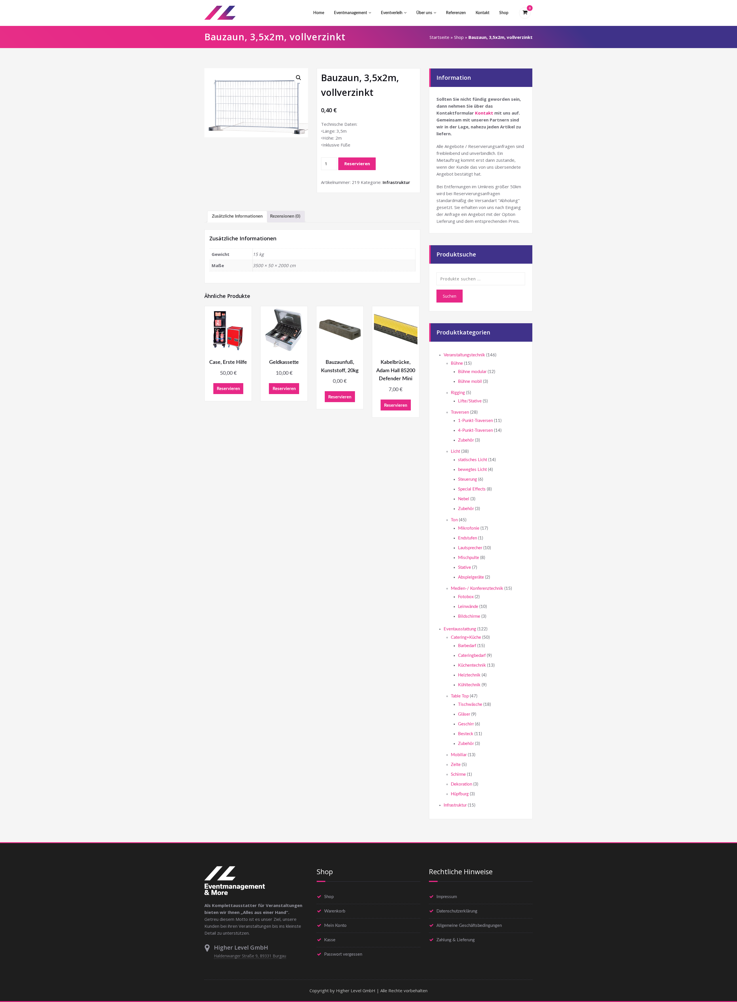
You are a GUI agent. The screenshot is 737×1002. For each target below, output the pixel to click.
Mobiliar (459, 755)
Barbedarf (467, 646)
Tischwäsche (470, 704)
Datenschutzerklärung (456, 911)
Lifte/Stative (470, 401)
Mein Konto (335, 925)
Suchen (449, 296)
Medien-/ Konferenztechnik (477, 588)
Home (318, 13)
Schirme (458, 774)
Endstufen (467, 538)
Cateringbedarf (472, 655)
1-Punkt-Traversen (475, 421)
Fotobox (466, 597)
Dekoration (461, 784)
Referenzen (456, 13)
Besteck (465, 734)
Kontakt (482, 13)
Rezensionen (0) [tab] (285, 216)
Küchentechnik (472, 665)
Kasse (329, 940)
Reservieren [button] (228, 389)
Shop (503, 13)
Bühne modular (472, 372)
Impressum (446, 897)
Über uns (424, 13)
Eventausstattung (460, 629)
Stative (464, 567)
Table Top (460, 696)
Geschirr (466, 724)
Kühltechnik (469, 685)
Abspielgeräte (471, 577)
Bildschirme (469, 616)
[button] (298, 78)
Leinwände (468, 606)
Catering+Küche (466, 637)
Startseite (439, 37)
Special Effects (472, 489)
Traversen (460, 412)
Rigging (458, 393)
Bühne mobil (470, 381)
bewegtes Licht (472, 469)
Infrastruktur (396, 182)
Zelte (456, 765)
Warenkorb (334, 911)
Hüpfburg (460, 794)
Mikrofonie (468, 528)
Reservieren (357, 163)
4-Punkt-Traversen (475, 430)
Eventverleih (391, 13)
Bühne (457, 363)
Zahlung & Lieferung (455, 940)
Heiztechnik (469, 675)
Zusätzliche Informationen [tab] (237, 216)
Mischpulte (468, 558)
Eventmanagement (350, 13)
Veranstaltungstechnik (464, 355)
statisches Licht (472, 460)
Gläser (464, 714)
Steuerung (467, 479)
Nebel (463, 499)
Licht (455, 451)
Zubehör (466, 440)
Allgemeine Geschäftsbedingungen (469, 925)
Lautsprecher (470, 548)
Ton (454, 520)
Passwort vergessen (343, 954)
